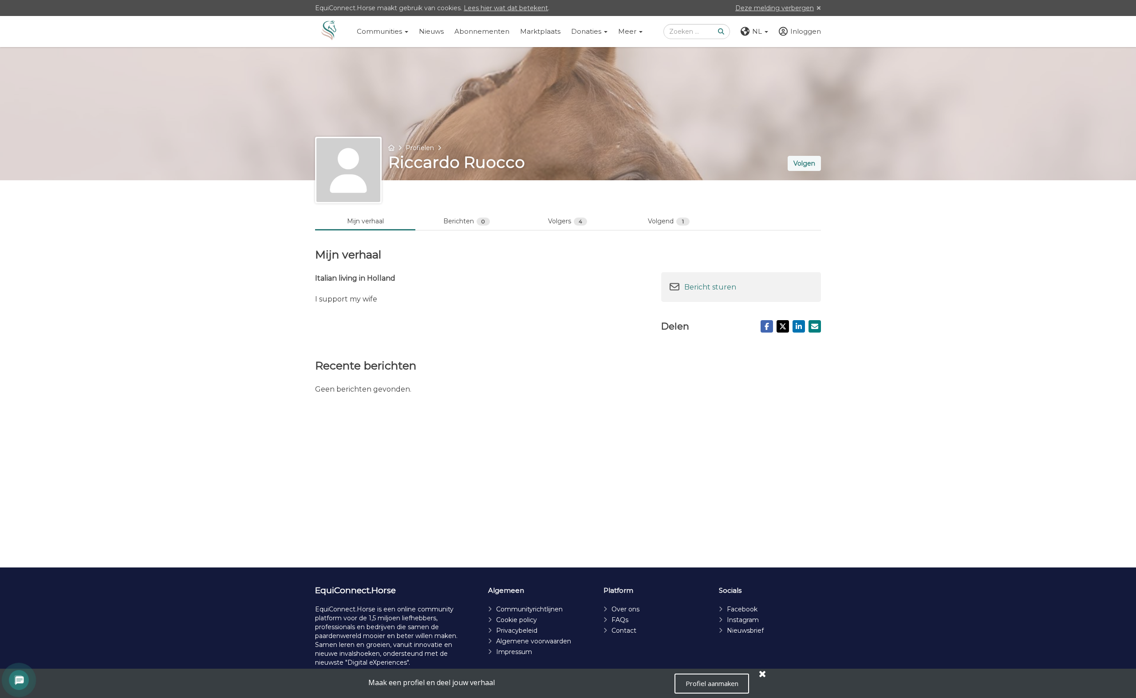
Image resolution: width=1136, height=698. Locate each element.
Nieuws (431, 31)
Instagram (743, 620)
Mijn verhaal (365, 221)
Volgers (565, 221)
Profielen (420, 148)
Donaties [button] (587, 31)
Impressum (514, 652)
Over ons (625, 609)
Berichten (464, 221)
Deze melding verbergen (774, 8)
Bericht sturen (710, 287)
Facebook (742, 609)
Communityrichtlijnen (529, 609)
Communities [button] (380, 31)
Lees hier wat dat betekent (506, 8)
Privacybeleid (516, 631)
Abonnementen (481, 31)
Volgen (804, 163)
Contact (623, 631)
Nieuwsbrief (745, 631)
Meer (628, 31)
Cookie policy (516, 620)
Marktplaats (540, 31)
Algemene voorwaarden (533, 641)
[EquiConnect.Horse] (329, 31)
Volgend (666, 221)
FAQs (619, 620)
